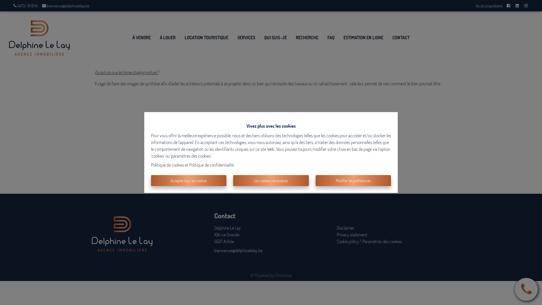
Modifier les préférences (353, 180)
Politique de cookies (167, 165)
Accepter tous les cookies (189, 180)
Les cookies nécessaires (271, 180)
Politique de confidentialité (211, 165)
